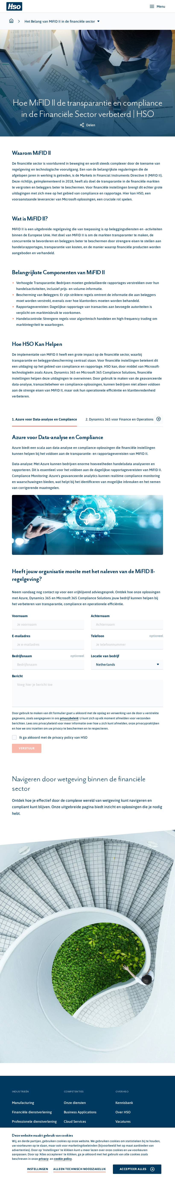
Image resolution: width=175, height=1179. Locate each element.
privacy (43, 1158)
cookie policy (63, 1158)
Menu (161, 6)
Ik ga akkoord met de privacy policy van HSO (53, 737)
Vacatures (123, 1121)
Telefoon (127, 636)
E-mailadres (21, 636)
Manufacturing (23, 1103)
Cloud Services (75, 1121)
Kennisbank (124, 1103)
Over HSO (123, 1112)
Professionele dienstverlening (34, 1121)
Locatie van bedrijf (105, 656)
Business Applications (80, 1112)
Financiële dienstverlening (32, 1112)
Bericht (17, 676)
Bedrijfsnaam (48, 656)
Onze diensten (75, 1103)
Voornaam (20, 616)
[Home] (14, 6)
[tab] (44, 419)
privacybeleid (69, 718)
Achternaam (100, 616)
